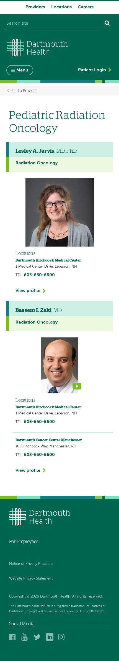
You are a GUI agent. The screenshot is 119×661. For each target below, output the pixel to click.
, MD (38, 310)
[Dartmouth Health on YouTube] (25, 637)
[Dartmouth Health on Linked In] (50, 637)
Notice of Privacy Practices (31, 564)
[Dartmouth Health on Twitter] (38, 637)
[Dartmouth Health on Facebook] (13, 637)
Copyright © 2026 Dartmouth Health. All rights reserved (55, 596)
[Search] (107, 23)
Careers (86, 7)
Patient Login (92, 70)
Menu (22, 70)
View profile (27, 291)
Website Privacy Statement (31, 578)
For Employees (23, 541)
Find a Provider (24, 91)
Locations (61, 7)
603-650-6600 (39, 275)
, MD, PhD (46, 151)
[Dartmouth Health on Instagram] (62, 637)
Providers (35, 7)
